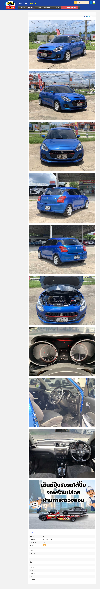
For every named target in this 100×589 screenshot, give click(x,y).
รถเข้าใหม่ (31, 7)
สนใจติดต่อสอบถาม (69, 7)
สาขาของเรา (56, 7)
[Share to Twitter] (88, 17)
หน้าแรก (23, 7)
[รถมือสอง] (10, 8)
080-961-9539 (82, 2)
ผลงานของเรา (47, 7)
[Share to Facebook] (85, 17)
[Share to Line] (91, 17)
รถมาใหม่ (35, 13)
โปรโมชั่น (39, 7)
